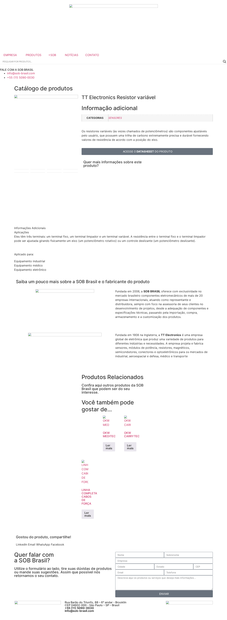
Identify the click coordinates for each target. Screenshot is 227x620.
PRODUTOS (33, 55)
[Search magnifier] (224, 61)
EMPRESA (10, 55)
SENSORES (115, 117)
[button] (21, 544)
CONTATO (92, 55)
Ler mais (109, 447)
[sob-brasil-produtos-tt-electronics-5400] (46, 97)
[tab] (35, 228)
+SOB (52, 55)
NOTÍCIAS (71, 55)
